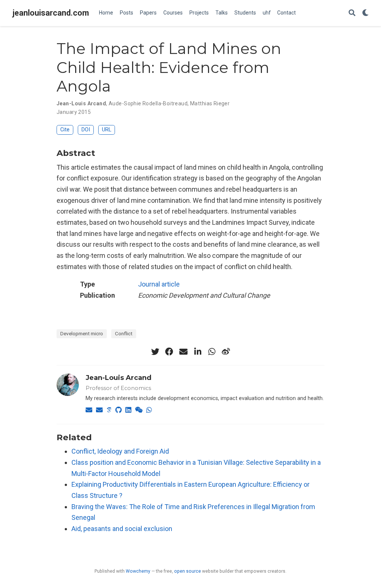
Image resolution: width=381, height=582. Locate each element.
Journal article (159, 284)
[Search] (352, 13)
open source (187, 571)
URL (106, 130)
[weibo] (225, 351)
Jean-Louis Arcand (118, 378)
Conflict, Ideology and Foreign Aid (120, 451)
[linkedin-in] (197, 351)
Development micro (81, 333)
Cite (65, 130)
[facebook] (169, 351)
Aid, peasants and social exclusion (121, 529)
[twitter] (155, 351)
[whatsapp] (211, 351)
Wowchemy (138, 571)
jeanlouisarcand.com (50, 12)
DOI (85, 130)
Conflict (123, 333)
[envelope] (183, 351)
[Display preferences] (365, 13)
